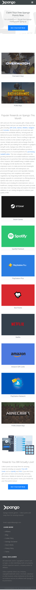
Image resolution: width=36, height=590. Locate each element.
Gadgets (31, 128)
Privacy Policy (9, 548)
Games (19, 128)
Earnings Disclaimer (11, 542)
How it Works (9, 545)
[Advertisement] (15, 41)
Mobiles (25, 128)
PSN (20, 471)
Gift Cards (13, 128)
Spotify (13, 471)
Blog (6, 535)
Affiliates (8, 531)
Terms (7, 552)
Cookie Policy (9, 538)
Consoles (6, 130)
